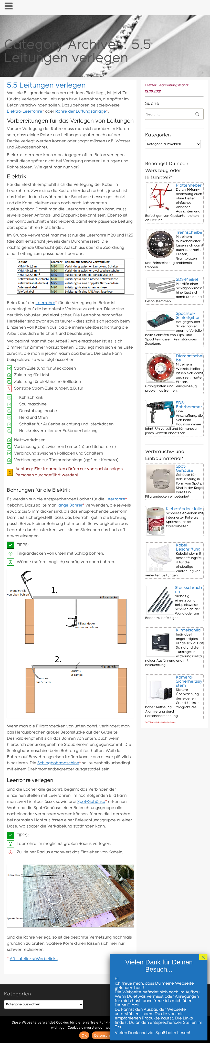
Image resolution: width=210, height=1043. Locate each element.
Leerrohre (45, 303)
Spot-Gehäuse (91, 802)
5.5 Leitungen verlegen (46, 85)
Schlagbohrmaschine (58, 763)
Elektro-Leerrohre (24, 111)
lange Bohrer (70, 505)
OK (84, 1035)
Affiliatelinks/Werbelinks (34, 959)
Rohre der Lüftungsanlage (80, 111)
